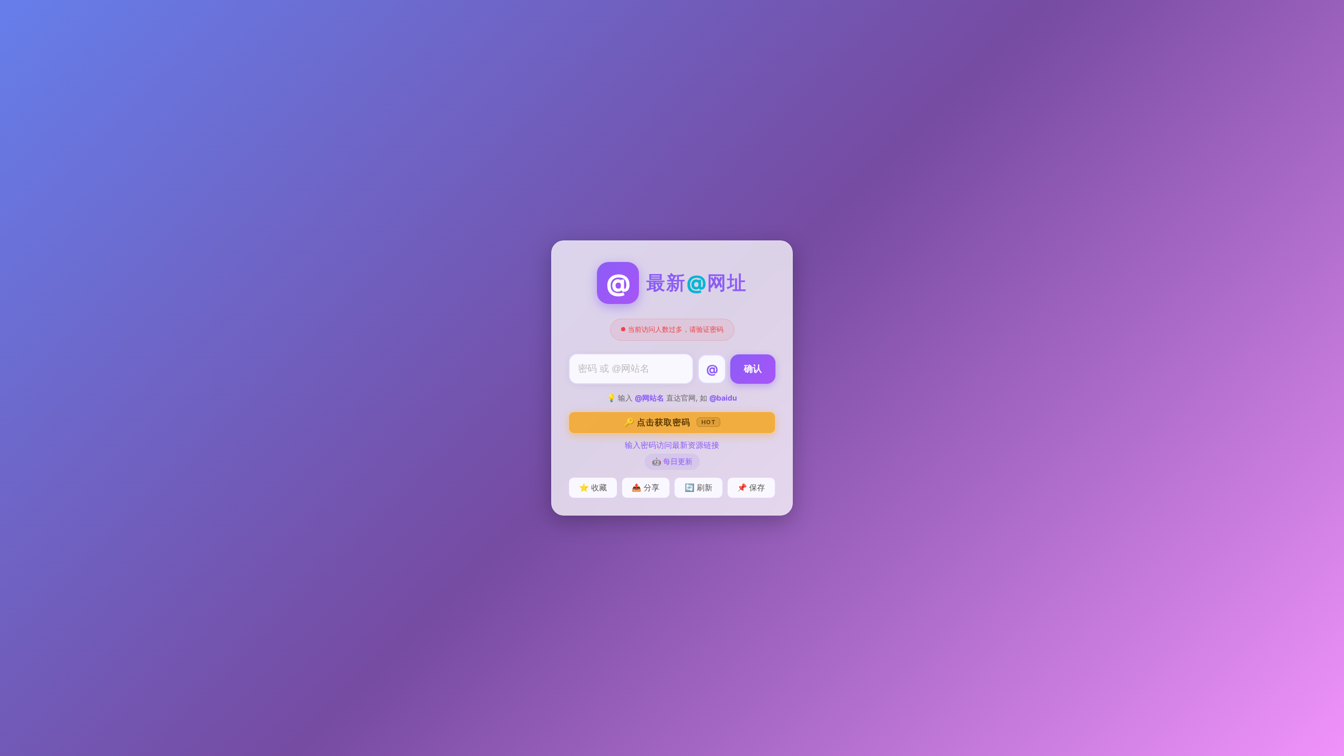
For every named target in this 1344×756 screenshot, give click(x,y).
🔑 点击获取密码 (670, 422)
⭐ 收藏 (593, 487)
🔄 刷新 (698, 487)
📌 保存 (751, 487)
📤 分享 (645, 487)
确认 (753, 369)
